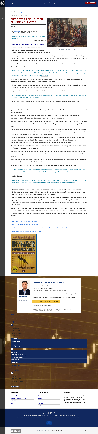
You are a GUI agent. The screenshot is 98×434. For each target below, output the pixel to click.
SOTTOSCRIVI (15, 362)
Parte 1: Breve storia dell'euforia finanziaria (24, 221)
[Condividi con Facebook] (37, 31)
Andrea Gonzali (17, 31)
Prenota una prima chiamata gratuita (46, 301)
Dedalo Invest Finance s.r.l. (55, 430)
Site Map (13, 403)
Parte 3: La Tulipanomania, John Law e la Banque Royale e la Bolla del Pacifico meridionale (39, 228)
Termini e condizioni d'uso (18, 398)
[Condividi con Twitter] (38, 31)
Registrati (92, 2)
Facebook (40, 398)
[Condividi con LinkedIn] (39, 31)
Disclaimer (14, 400)
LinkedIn (40, 395)
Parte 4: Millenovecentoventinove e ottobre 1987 (26, 231)
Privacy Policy (15, 395)
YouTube (40, 403)
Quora (39, 405)
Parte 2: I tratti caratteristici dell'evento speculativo (26, 224)
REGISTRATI (15, 338)
